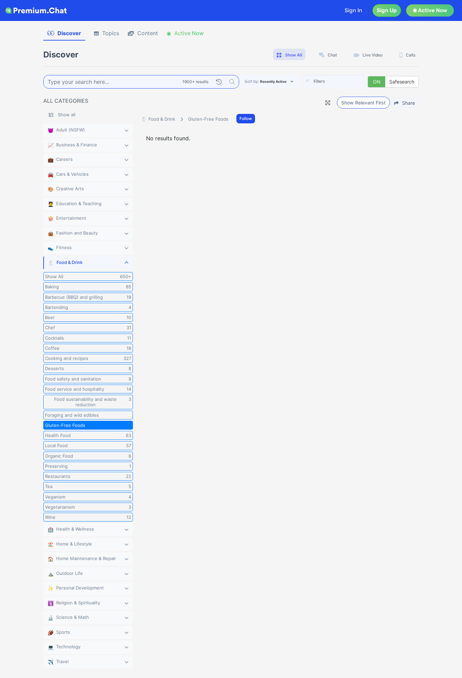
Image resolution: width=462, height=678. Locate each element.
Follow (245, 118)
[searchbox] (344, 81)
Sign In (353, 10)
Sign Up (387, 10)
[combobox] (333, 82)
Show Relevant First (363, 102)
